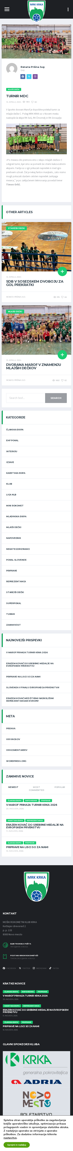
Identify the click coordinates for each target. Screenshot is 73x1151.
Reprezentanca (16, 581)
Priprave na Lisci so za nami (23, 676)
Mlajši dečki (13, 527)
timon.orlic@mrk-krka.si (22, 958)
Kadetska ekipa (15, 473)
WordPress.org (16, 761)
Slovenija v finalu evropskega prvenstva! (32, 687)
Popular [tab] (59, 787)
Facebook (11, 968)
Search (56, 397)
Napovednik (13, 538)
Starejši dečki (15, 592)
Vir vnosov (13, 739)
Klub (9, 484)
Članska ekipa (14, 429)
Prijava (10, 728)
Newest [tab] (13, 787)
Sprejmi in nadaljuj (16, 1144)
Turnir (10, 614)
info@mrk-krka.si (19, 947)
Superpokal (13, 603)
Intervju (11, 451)
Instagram (41, 968)
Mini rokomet (14, 505)
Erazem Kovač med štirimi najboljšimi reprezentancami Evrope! (30, 699)
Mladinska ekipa (16, 516)
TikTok (55, 968)
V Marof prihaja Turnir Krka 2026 (27, 652)
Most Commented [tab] (36, 789)
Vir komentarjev (16, 750)
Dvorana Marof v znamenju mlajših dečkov (33, 366)
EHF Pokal (12, 440)
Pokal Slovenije (16, 560)
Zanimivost (13, 625)
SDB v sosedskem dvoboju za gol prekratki (34, 283)
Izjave (10, 462)
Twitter (26, 968)
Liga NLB (11, 494)
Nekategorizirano (18, 549)
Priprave (11, 570)
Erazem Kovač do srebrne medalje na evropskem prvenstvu (30, 664)
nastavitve (10, 1137)
